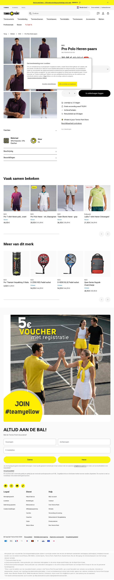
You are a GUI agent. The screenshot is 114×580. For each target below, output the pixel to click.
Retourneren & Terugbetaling (57, 517)
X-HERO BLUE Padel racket (68, 282)
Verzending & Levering (55, 513)
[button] (101, 234)
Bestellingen (30, 501)
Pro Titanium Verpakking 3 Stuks (16, 282)
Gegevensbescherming (34, 78)
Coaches (29, 517)
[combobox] (59, 13)
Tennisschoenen (37, 19)
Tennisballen (64, 19)
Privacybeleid (28, 537)
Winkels (51, 509)
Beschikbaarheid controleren (71, 123)
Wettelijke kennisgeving (41, 537)
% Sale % (28, 25)
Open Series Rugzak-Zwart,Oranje (92, 283)
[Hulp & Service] (98, 13)
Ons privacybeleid (9, 471)
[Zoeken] (30, 13)
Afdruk (45, 78)
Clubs (28, 521)
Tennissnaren (78, 19)
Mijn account (53, 496)
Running (15, 7)
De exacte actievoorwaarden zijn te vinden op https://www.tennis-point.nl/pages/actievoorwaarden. (36, 575)
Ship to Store (30, 525)
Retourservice (30, 505)
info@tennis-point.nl (80, 466)
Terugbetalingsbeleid (72, 537)
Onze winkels (95, 7)
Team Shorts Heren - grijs (67, 217)
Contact (51, 501)
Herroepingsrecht (9, 496)
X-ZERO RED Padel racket (41, 282)
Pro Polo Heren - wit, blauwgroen (43, 217)
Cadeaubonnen (105, 7)
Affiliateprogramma (32, 509)
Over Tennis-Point (54, 505)
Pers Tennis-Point (54, 525)
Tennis (6, 7)
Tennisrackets (9, 19)
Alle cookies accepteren (67, 84)
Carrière (28, 513)
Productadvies (53, 521)
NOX (19, 34)
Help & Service (30, 496)
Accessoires (90, 19)
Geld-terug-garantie (9, 505)
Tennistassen (51, 19)
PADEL (23, 7)
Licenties (6, 501)
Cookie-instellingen (9, 509)
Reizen (19, 25)
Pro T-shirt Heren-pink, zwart (15, 217)
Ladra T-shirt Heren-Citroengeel (96, 217)
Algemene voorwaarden (57, 537)
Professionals (8, 25)
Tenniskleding (22, 19)
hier (45, 76)
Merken (101, 19)
